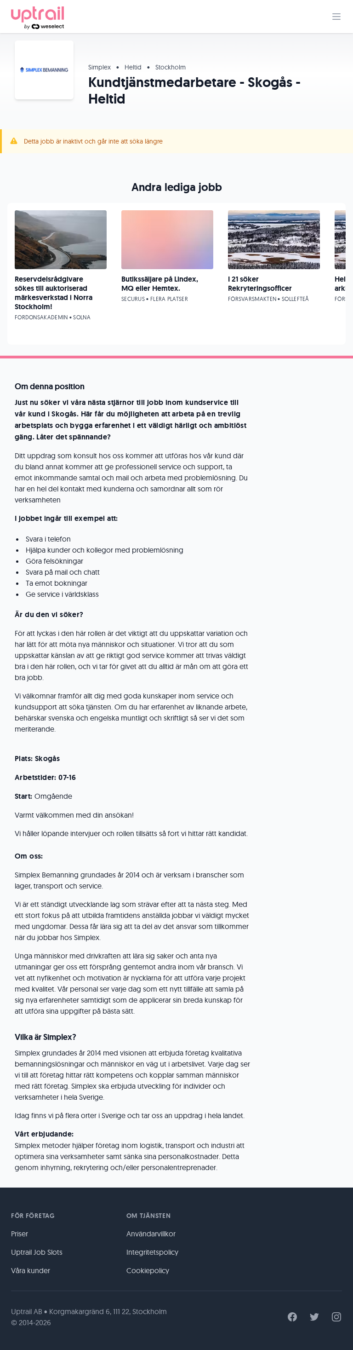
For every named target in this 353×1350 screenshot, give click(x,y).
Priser (19, 1233)
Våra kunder (30, 1270)
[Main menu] (336, 16)
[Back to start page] (37, 16)
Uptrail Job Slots (37, 1252)
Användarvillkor (151, 1233)
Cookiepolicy (147, 1270)
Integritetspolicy (152, 1252)
